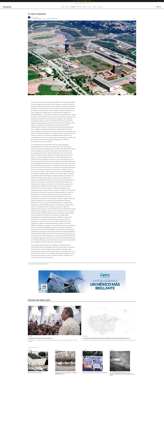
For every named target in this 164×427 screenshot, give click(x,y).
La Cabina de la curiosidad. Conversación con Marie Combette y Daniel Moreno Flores (106, 338)
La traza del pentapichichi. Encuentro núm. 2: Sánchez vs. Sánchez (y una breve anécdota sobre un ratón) (122, 374)
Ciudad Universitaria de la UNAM (42, 263)
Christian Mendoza (37, 18)
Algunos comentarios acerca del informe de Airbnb (95, 372)
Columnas (30, 336)
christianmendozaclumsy (52, 18)
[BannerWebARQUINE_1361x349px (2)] (82, 292)
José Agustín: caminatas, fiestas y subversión (40, 338)
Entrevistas (85, 336)
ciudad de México (33, 263)
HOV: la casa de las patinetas (35, 372)
